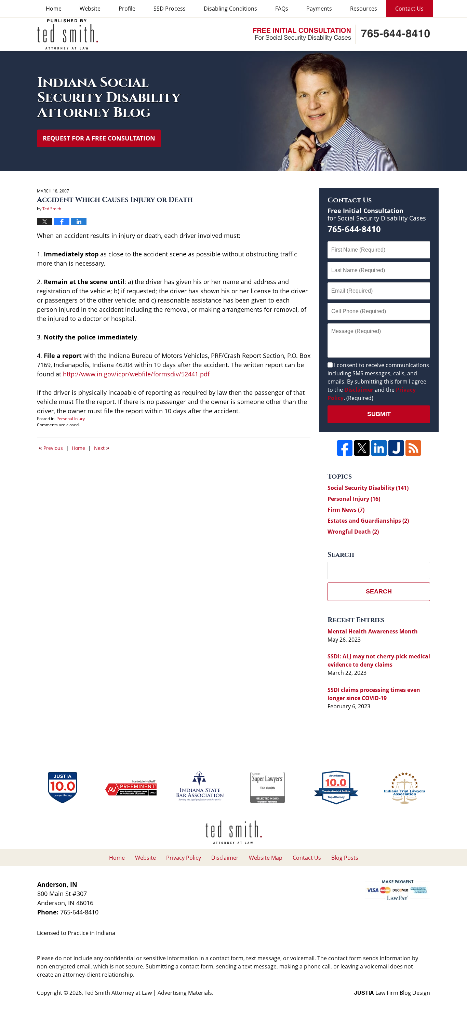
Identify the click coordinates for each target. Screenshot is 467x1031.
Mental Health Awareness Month (373, 631)
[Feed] (413, 448)
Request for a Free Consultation (99, 138)
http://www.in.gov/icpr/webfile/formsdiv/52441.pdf (136, 374)
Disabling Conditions (230, 8)
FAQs (281, 8)
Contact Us (409, 8)
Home (54, 8)
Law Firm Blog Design (392, 992)
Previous (51, 447)
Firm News (346, 509)
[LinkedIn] (379, 448)
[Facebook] (344, 448)
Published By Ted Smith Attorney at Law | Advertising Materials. (341, 34)
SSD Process (170, 8)
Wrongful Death (353, 531)
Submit (379, 414)
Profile (127, 8)
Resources (363, 8)
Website (90, 8)
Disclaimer (358, 389)
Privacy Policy (183, 857)
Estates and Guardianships (368, 520)
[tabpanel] (62, 788)
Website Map (265, 857)
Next (101, 447)
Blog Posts (344, 857)
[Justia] (396, 448)
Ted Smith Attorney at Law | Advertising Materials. (148, 992)
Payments (319, 8)
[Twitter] (362, 448)
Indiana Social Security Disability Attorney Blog (67, 34)
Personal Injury (70, 418)
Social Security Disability (368, 488)
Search (379, 591)
